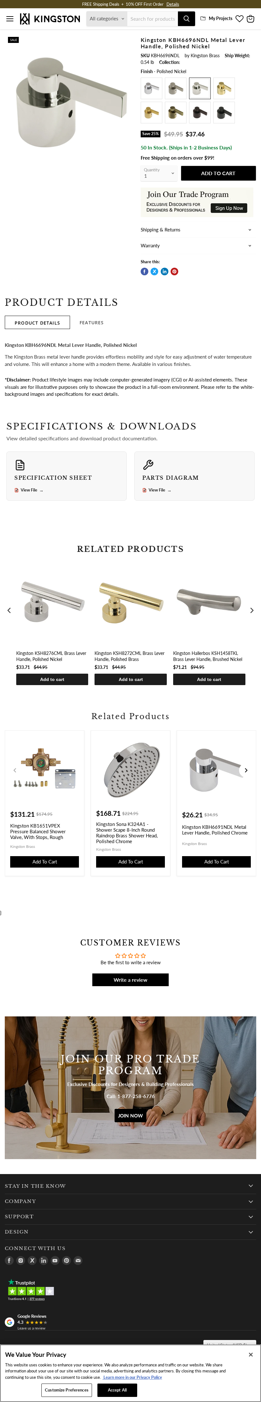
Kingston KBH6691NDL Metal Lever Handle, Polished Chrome (215, 829)
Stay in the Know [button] (35, 1186)
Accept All (117, 1389)
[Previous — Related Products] (15, 770)
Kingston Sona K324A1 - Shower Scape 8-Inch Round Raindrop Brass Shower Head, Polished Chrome (127, 832)
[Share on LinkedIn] (164, 271)
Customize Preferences (66, 1389)
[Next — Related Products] (246, 770)
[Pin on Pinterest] (174, 271)
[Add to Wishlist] (126, 41)
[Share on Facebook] (144, 271)
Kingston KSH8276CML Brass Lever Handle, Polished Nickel (51, 656)
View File (32, 490)
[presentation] (9, 610)
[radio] (151, 88)
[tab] (37, 322)
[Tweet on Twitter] (154, 271)
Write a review (130, 980)
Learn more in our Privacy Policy (132, 1377)
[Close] (251, 1355)
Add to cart (52, 679)
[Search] (186, 18)
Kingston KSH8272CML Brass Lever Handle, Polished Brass (130, 656)
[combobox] (152, 18)
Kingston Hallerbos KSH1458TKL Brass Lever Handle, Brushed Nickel (207, 656)
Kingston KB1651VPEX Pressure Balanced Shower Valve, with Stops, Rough (38, 831)
